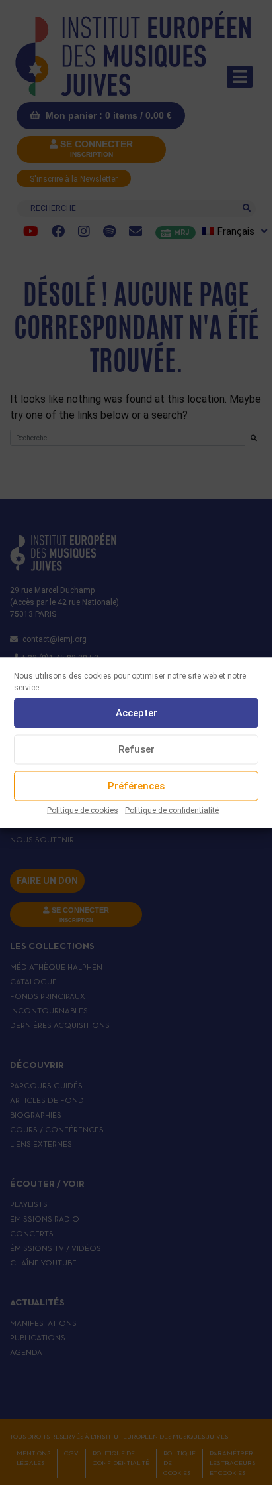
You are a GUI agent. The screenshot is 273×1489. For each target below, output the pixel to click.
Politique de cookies (82, 809)
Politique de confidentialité (172, 809)
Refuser (136, 749)
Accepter (136, 713)
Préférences (136, 786)
